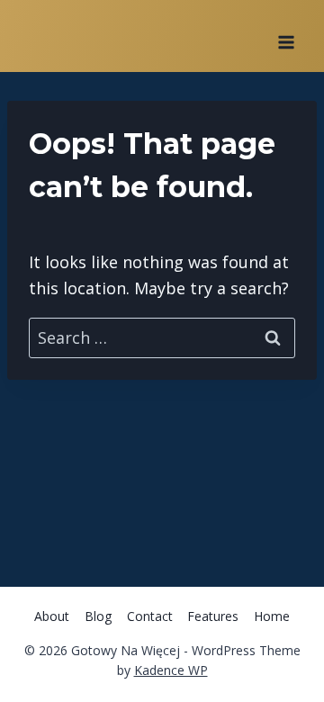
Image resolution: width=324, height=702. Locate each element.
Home (272, 616)
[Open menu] (285, 36)
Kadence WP (171, 670)
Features (212, 616)
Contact (150, 616)
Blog (98, 616)
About (51, 616)
